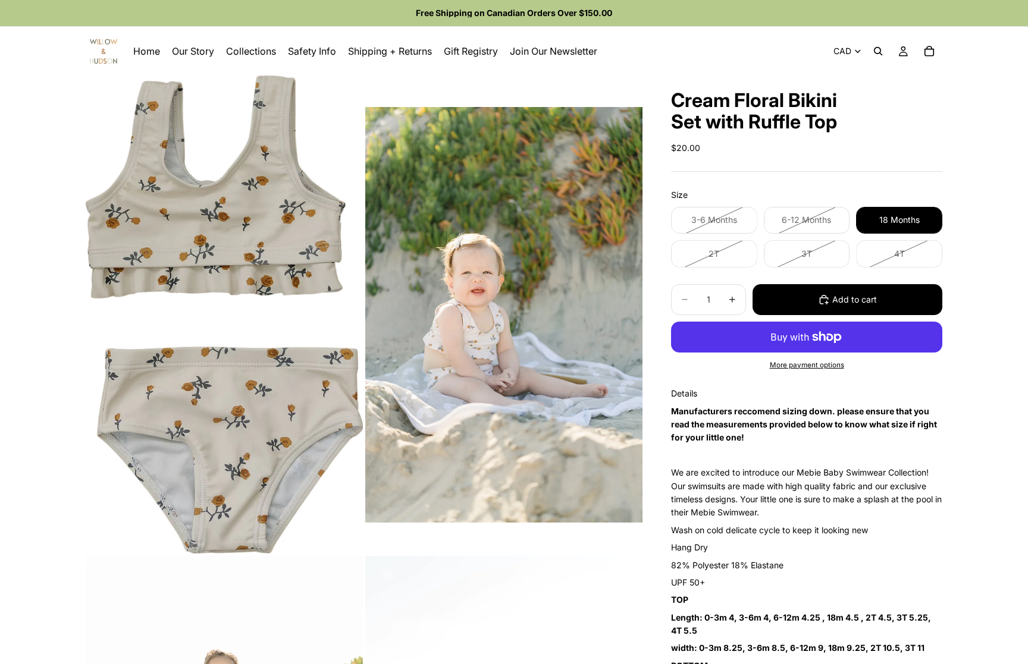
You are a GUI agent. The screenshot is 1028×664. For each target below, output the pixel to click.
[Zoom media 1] (224, 314)
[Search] (878, 51)
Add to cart (854, 299)
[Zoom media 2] (503, 314)
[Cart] (929, 51)
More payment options (807, 365)
